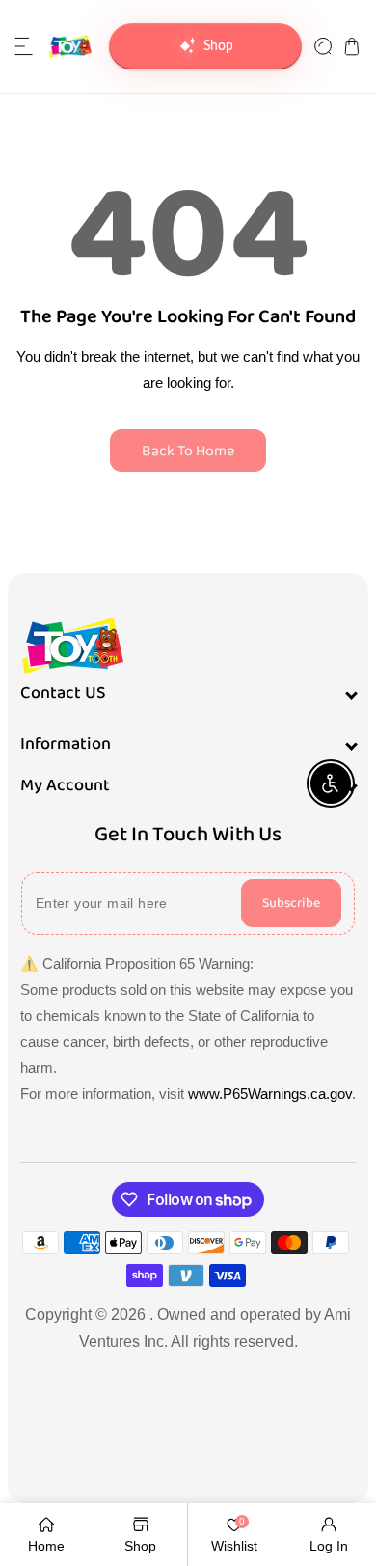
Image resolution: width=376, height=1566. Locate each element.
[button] (24, 46)
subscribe (291, 903)
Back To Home (188, 451)
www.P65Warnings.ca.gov (270, 1093)
